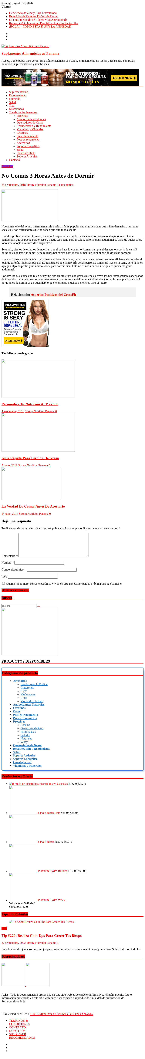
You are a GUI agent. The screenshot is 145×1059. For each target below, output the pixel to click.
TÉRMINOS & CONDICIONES (19, 1022)
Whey (24, 741)
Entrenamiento (17, 95)
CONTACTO (17, 1027)
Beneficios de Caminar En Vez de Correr (33, 16)
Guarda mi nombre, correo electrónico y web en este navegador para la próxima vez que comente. (64, 583)
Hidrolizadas (28, 731)
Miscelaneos (16, 109)
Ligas (24, 691)
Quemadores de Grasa (30, 122)
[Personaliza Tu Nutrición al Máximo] (38, 396)
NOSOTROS (17, 1030)
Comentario (10, 556)
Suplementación (18, 92)
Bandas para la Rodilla (34, 684)
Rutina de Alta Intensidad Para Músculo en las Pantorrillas (43, 23)
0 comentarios (65, 184)
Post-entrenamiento (28, 139)
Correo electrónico (14, 569)
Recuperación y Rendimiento (34, 125)
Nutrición (14, 98)
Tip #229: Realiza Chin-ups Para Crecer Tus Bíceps (42, 936)
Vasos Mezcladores (32, 701)
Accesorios (23, 142)
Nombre (8, 562)
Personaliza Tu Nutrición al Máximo (30, 404)
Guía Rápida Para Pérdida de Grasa (30, 458)
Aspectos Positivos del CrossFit (53, 294)
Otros (16, 711)
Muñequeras (28, 694)
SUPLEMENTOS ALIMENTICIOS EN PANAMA (61, 1014)
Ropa (24, 697)
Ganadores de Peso (32, 728)
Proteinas (22, 115)
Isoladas (25, 735)
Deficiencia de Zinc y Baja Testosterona (33, 13)
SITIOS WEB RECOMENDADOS (22, 1036)
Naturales (26, 738)
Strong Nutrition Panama (41, 184)
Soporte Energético (28, 146)
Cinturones (27, 687)
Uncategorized (22, 762)
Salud (12, 102)
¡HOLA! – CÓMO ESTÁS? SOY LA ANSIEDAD (40, 26)
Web (4, 576)
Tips (11, 105)
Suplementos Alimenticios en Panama (30, 53)
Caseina (25, 724)
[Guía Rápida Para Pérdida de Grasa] (38, 450)
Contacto (14, 159)
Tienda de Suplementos (23, 112)
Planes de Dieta (26, 153)
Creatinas (22, 132)
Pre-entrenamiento (27, 136)
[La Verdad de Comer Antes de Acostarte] (31, 499)
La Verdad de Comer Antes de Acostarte (33, 506)
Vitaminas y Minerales (30, 129)
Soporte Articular (27, 156)
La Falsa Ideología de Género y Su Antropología (38, 19)
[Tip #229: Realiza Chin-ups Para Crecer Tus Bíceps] (41, 921)
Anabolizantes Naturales (31, 119)
